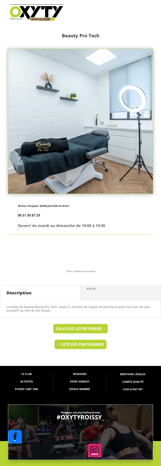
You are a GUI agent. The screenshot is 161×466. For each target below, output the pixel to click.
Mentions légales (132, 374)
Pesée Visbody (79, 381)
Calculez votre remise (79, 328)
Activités (26, 381)
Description (18, 293)
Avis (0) (91, 288)
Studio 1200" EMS (26, 389)
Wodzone (80, 374)
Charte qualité (133, 382)
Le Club (26, 374)
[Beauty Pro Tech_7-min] (80, 192)
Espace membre (79, 389)
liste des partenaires (82, 344)
